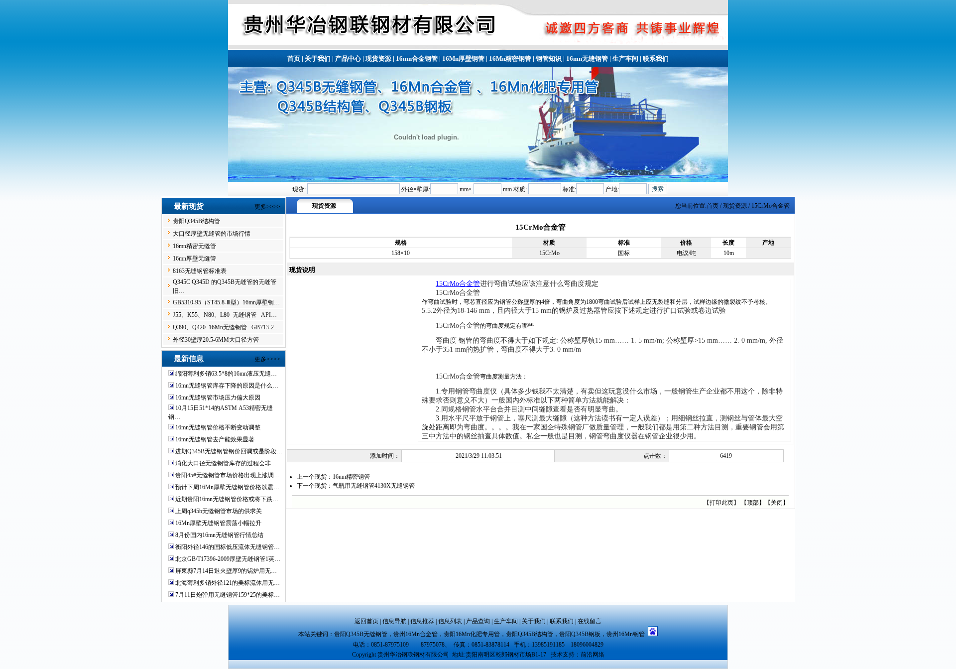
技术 (557, 654)
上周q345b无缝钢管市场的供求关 (218, 511)
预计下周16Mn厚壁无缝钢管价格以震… (227, 487)
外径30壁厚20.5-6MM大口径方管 (216, 339)
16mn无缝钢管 (587, 58)
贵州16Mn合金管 (415, 634)
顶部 (753, 502)
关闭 (777, 502)
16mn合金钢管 (417, 58)
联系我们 (656, 58)
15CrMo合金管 (458, 283)
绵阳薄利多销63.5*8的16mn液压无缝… (226, 373)
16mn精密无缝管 (194, 246)
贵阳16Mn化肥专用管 (472, 634)
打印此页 (721, 502)
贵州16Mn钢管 (627, 634)
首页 (293, 58)
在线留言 (589, 621)
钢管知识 (549, 58)
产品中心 (348, 58)
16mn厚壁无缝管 (194, 258)
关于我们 (318, 58)
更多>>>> (267, 206)
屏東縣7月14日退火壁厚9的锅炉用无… (226, 570)
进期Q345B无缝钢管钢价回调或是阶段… (228, 451)
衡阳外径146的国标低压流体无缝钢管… (227, 546)
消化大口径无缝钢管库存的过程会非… (226, 463)
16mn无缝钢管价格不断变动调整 (217, 427)
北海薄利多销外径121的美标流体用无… (227, 582)
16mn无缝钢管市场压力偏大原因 (217, 397)
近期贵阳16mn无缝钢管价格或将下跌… (226, 499)
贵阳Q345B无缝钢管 (360, 634)
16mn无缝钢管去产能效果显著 (214, 439)
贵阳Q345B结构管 (196, 221)
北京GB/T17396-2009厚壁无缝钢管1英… (227, 558)
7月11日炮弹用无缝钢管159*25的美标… (227, 594)
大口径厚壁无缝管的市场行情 (211, 233)
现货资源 (378, 58)
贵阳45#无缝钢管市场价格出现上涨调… (227, 475)
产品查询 (478, 621)
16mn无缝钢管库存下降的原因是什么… (226, 385)
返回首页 (366, 621)
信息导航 (394, 621)
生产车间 (625, 58)
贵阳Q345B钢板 (579, 634)
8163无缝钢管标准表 (200, 271)
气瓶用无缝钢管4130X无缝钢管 (374, 485)
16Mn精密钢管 (510, 58)
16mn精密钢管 (351, 476)
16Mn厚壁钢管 (463, 58)
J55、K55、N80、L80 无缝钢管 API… (225, 314)
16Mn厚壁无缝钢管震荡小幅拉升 (218, 523)
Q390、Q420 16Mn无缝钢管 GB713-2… (226, 327)
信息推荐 (422, 621)
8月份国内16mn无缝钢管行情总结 (219, 535)
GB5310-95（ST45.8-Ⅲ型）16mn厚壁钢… (226, 302)
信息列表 (450, 621)
